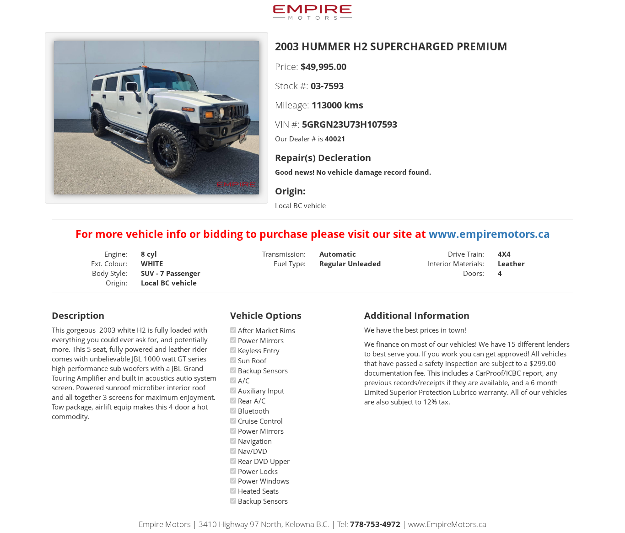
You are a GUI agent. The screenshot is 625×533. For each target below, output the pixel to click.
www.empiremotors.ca (489, 234)
